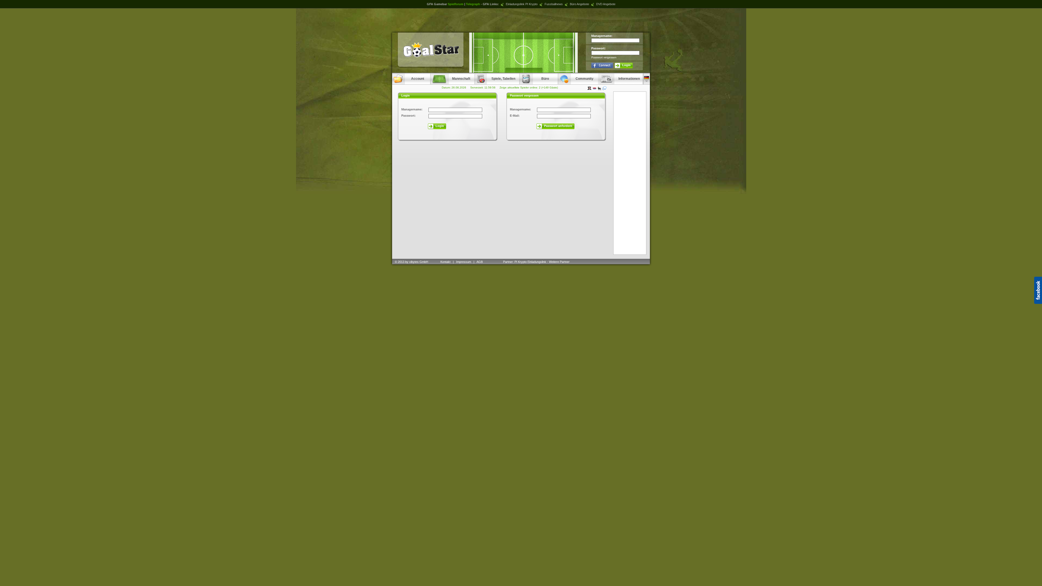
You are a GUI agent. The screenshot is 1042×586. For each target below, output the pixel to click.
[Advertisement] (521, 20)
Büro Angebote (579, 4)
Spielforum (455, 4)
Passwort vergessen (604, 57)
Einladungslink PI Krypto (521, 4)
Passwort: (598, 48)
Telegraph (473, 4)
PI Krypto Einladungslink (530, 261)
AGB (480, 261)
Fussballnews (553, 4)
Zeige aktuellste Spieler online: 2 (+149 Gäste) (529, 87)
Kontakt (445, 261)
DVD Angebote (605, 4)
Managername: (601, 35)
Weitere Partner (559, 261)
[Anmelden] (602, 65)
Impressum (463, 261)
